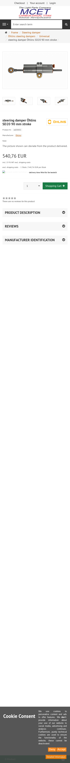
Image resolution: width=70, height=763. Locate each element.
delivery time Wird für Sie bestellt (43, 172)
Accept (61, 749)
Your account (37, 3)
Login (53, 3)
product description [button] (22, 212)
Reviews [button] (11, 226)
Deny (52, 749)
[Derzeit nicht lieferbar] (14, 172)
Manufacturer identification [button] (30, 240)
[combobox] (33, 185)
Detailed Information (56, 757)
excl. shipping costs (10, 167)
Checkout (19, 3)
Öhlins (18, 135)
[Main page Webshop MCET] (35, 12)
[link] (18, 200)
